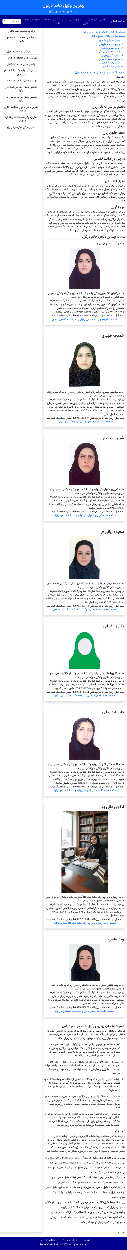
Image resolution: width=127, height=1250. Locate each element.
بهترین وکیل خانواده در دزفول (21, 57)
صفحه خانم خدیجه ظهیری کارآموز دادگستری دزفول (85, 421)
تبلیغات (47, 19)
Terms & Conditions (47, 1240)
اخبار (102, 19)
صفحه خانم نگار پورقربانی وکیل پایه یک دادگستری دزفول (84, 695)
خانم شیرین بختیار (110, 47)
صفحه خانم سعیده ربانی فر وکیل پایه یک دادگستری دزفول (84, 609)
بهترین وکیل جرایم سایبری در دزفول (21, 99)
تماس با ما (56, 21)
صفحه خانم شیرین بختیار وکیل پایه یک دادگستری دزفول (85, 515)
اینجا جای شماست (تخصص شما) (21, 39)
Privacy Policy (70, 1240)
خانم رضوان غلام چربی (108, 40)
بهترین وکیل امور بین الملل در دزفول (21, 88)
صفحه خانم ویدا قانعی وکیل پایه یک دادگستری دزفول (84, 1011)
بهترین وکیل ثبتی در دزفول (21, 127)
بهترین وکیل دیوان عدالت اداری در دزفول (21, 109)
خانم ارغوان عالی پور (109, 62)
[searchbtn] (5, 21)
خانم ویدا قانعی (111, 66)
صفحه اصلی (118, 21)
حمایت (36, 19)
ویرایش (66, 19)
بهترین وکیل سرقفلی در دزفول (21, 80)
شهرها (94, 19)
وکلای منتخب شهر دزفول (21, 31)
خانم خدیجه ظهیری (109, 44)
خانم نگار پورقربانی (110, 55)
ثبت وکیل (85, 21)
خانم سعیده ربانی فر (109, 51)
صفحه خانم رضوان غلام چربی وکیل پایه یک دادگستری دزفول (84, 319)
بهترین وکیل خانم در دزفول (21, 64)
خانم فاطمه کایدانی (109, 59)
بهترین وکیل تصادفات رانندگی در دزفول (21, 119)
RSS (27, 19)
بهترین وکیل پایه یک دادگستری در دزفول (21, 72)
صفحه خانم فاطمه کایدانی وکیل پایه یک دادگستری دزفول (84, 790)
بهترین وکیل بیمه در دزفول (21, 51)
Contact (86, 1240)
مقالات (77, 19)
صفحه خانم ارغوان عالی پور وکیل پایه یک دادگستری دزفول (84, 923)
